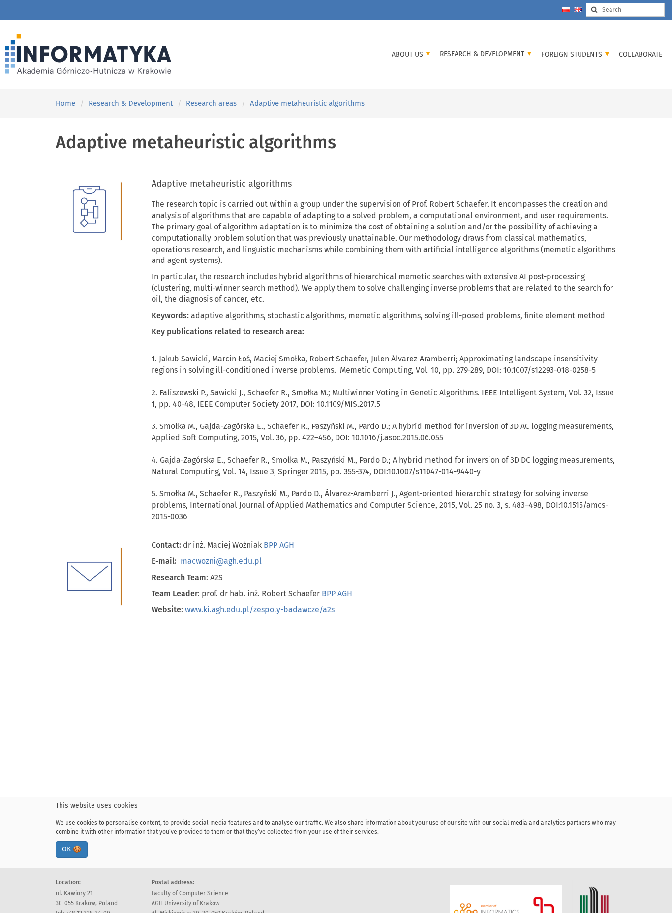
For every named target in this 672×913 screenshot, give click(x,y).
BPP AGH (279, 545)
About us (408, 54)
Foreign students (572, 54)
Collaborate (640, 54)
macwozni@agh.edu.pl (221, 561)
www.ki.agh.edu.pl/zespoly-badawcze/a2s (260, 609)
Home (65, 103)
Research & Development (483, 54)
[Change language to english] (578, 9)
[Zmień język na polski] (566, 9)
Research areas (211, 103)
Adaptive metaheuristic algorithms (307, 103)
